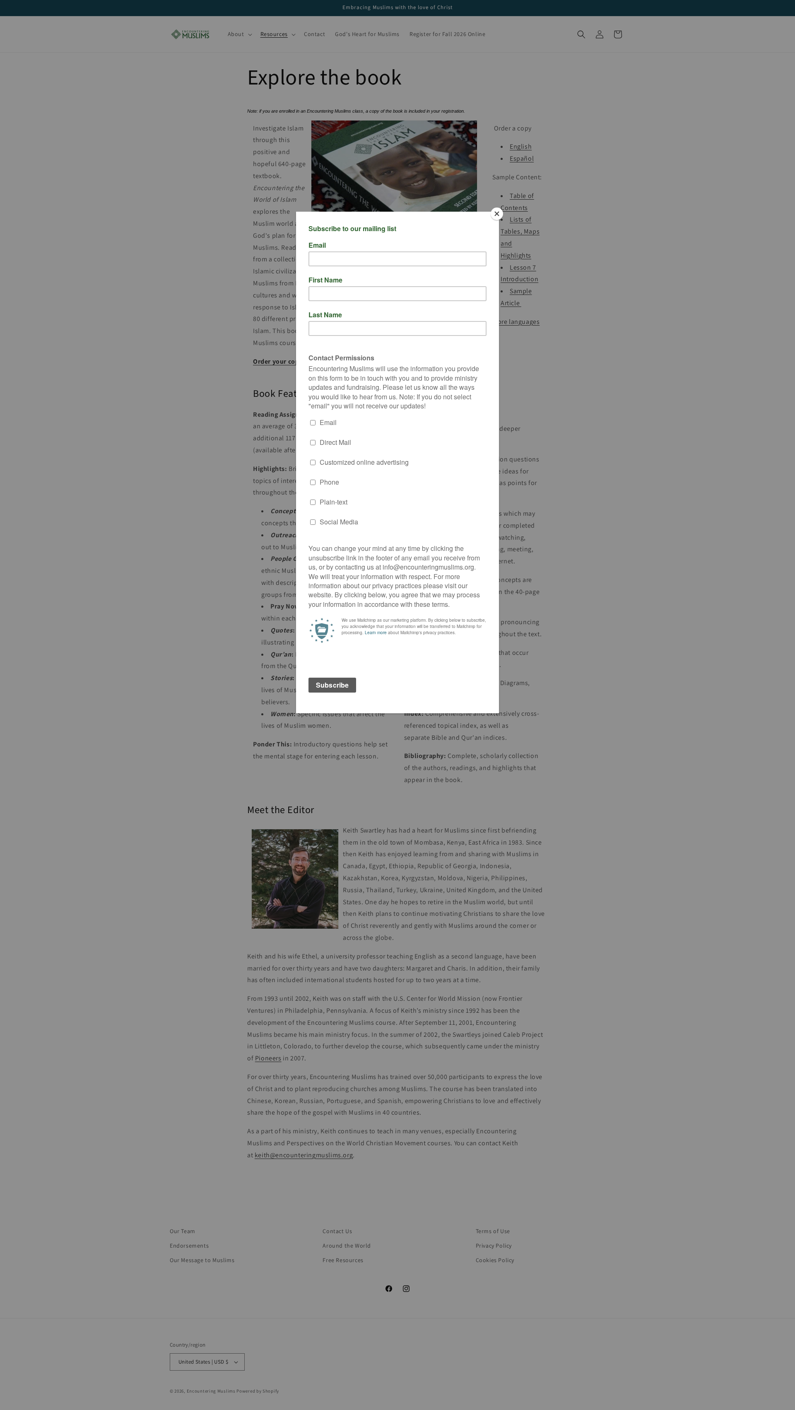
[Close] (497, 214)
